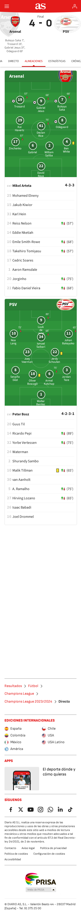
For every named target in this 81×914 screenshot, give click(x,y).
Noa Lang (13, 342)
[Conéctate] (74, 6)
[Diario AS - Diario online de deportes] (40, 6)
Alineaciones (34, 61)
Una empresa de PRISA (40, 879)
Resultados (13, 686)
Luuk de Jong (41, 330)
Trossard (19, 106)
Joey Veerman (27, 360)
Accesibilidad (12, 859)
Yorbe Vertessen (24, 442)
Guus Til (18, 424)
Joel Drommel (23, 516)
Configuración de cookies (49, 854)
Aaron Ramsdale (24, 269)
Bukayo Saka (62, 108)
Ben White (66, 150)
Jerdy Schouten (54, 360)
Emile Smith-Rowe (26, 242)
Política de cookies (16, 854)
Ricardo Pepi (22, 433)
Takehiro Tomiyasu (26, 251)
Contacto (10, 848)
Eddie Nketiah (22, 232)
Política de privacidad (53, 848)
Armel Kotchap (49, 382)
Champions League (19, 694)
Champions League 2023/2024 (28, 702)
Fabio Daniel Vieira (26, 288)
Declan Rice (41, 134)
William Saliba (49, 154)
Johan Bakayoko (68, 342)
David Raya (40, 174)
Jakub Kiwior (22, 205)
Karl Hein (19, 214)
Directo (13, 61)
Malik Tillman (22, 470)
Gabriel (32, 152)
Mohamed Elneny (25, 195)
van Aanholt (21, 479)
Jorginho (19, 279)
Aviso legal (28, 848)
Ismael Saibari (40, 345)
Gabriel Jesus (40, 109)
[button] (40, 890)
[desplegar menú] (7, 6)
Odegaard (62, 127)
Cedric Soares (22, 260)
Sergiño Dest (15, 378)
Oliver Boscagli (32, 382)
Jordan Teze (66, 378)
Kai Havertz (19, 128)
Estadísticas (56, 61)
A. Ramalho (20, 489)
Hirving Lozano (23, 498)
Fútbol (33, 686)
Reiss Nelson (22, 223)
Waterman (20, 452)
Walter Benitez (40, 403)
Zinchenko (15, 148)
